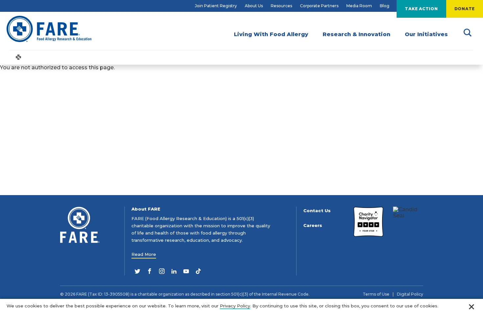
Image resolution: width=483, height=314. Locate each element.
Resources (281, 5)
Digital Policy (410, 294)
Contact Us (317, 210)
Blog (384, 5)
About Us (254, 5)
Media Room (359, 5)
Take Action (421, 8)
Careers (312, 225)
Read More (143, 254)
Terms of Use (376, 294)
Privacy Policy (235, 305)
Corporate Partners (319, 5)
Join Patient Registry (216, 5)
